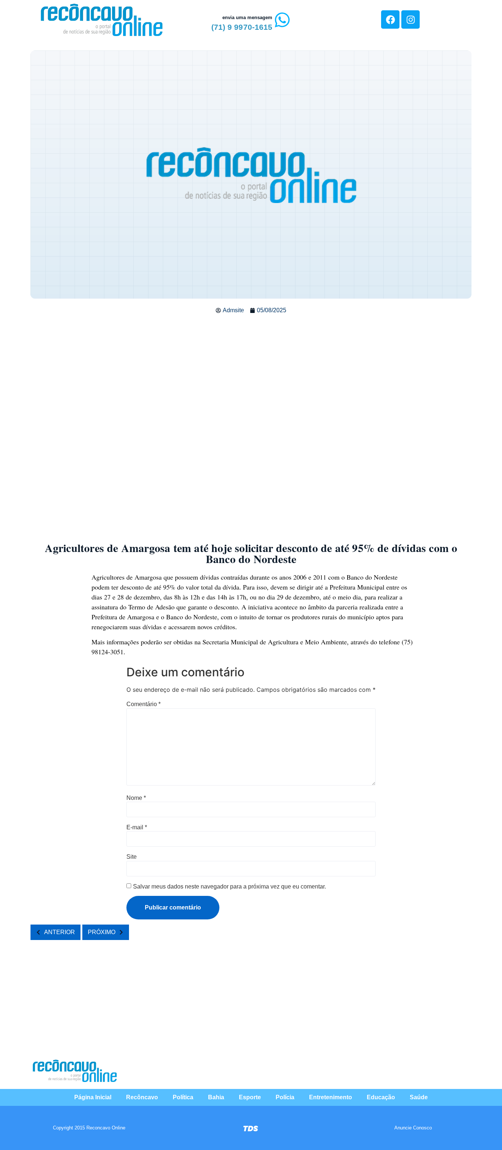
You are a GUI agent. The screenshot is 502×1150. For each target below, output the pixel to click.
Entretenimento (330, 1097)
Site (131, 857)
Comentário (143, 704)
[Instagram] (410, 19)
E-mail (136, 827)
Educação (381, 1097)
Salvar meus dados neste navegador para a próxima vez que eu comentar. (229, 887)
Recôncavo (142, 1097)
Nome (136, 798)
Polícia (285, 1097)
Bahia (216, 1097)
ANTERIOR (59, 932)
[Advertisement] (251, 373)
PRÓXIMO (101, 932)
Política (183, 1097)
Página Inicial (92, 1097)
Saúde (419, 1097)
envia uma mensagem (247, 17)
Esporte (250, 1097)
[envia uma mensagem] (282, 19)
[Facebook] (390, 19)
